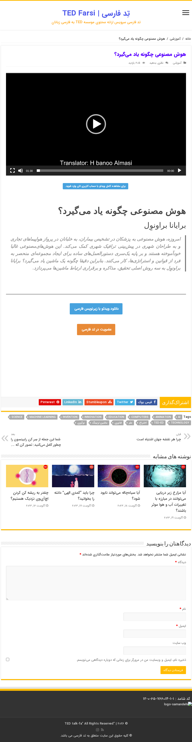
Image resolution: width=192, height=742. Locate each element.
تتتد (68, 357)
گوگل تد (150, 384)
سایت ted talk (160, 357)
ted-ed (14, 390)
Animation (163, 417)
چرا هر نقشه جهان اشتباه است (158, 437)
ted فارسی (164, 345)
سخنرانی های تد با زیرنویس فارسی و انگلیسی (95, 363)
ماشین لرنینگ (100, 423)
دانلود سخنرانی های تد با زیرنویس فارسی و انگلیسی (59, 375)
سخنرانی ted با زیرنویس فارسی (133, 366)
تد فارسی (180, 345)
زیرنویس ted (30, 387)
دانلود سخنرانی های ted (170, 366)
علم (130, 423)
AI (179, 417)
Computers (139, 417)
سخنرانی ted (81, 381)
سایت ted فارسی (119, 345)
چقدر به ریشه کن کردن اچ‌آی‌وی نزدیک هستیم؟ (29, 496)
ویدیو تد (66, 387)
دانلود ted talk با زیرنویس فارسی (147, 354)
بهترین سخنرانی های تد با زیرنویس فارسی (68, 369)
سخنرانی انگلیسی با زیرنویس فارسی (150, 363)
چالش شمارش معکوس (46, 354)
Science (17, 417)
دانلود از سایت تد (134, 372)
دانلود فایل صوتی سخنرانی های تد (157, 390)
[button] (96, 124)
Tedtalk (98, 378)
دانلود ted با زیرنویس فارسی (116, 390)
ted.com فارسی (143, 345)
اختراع (143, 423)
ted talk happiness (75, 390)
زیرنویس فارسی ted (111, 369)
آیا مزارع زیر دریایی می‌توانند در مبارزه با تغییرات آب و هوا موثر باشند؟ (169, 502)
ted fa (43, 372)
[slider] (100, 170)
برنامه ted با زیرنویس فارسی (124, 384)
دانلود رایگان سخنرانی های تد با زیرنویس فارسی (91, 372)
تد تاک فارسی (72, 345)
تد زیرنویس (143, 375)
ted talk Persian (93, 354)
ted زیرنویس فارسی (148, 378)
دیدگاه (180, 562)
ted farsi (55, 345)
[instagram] (98, 730)
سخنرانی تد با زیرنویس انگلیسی (135, 381)
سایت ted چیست (88, 393)
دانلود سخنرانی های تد (161, 372)
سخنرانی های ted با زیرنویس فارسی (59, 351)
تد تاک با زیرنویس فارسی (108, 348)
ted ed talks (54, 393)
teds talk (54, 390)
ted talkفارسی (23, 345)
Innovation (93, 417)
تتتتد (75, 357)
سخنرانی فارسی (99, 366)
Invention (70, 417)
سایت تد (41, 345)
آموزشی (175, 38)
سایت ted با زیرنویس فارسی (109, 360)
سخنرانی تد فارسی (139, 348)
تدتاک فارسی (115, 354)
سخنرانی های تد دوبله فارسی (60, 384)
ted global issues (34, 390)
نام (183, 609)
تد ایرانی (34, 384)
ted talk (59, 381)
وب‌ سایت (179, 643)
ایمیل (181, 626)
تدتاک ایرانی (117, 387)
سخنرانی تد (178, 354)
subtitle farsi (82, 387)
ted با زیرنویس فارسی (99, 351)
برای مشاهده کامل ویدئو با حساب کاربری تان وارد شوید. (95, 186)
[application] (96, 124)
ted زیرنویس (156, 387)
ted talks (125, 378)
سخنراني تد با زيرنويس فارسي (135, 351)
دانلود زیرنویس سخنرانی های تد (113, 375)
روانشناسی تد (39, 378)
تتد (60, 357)
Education (116, 417)
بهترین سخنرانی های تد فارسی (71, 378)
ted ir (54, 372)
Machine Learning (43, 417)
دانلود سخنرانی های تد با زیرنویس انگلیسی (61, 360)
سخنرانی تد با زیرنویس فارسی (33, 363)
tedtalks (111, 378)
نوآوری (81, 423)
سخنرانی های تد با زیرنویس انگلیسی (63, 366)
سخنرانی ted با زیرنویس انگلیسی (141, 393)
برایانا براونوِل (165, 225)
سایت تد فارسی (94, 345)
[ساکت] (20, 170)
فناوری (118, 423)
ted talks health (92, 384)
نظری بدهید (157, 63)
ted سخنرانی (18, 384)
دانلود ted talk (136, 387)
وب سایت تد (72, 354)
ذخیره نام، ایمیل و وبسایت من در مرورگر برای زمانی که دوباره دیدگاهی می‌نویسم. (131, 660)
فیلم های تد (37, 393)
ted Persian (169, 348)
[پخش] (179, 170)
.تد (48, 357)
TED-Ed (159, 423)
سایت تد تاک (164, 360)
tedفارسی (179, 357)
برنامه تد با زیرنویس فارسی (144, 369)
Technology (180, 423)
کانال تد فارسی (175, 387)
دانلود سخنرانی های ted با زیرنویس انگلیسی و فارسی (115, 357)
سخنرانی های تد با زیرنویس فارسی (67, 348)
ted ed (70, 393)
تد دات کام (100, 387)
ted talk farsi (18, 354)
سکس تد (26, 360)
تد (10, 351)
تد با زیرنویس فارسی (29, 348)
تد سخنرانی (165, 384)
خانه (188, 38)
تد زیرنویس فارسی (142, 360)
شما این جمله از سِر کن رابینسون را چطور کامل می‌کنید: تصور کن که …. (36, 440)
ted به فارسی (50, 387)
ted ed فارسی (24, 351)
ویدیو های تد (109, 393)
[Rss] (102, 730)
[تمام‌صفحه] (12, 170)
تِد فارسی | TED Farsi (96, 13)
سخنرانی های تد (102, 381)
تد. (54, 357)
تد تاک (59, 363)
